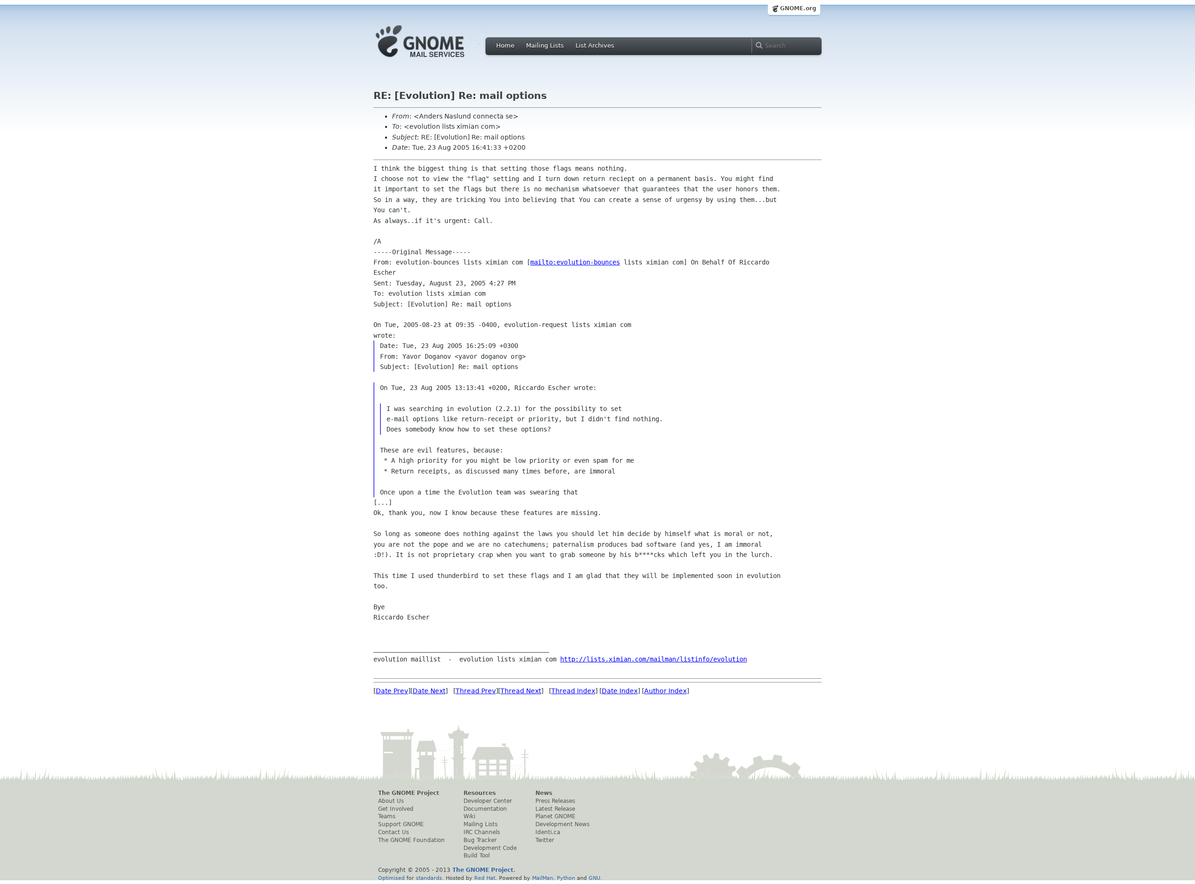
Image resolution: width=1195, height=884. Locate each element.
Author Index (665, 691)
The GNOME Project (408, 793)
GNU (594, 878)
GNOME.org (798, 8)
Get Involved (396, 809)
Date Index (620, 691)
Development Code (490, 848)
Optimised (391, 878)
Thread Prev (476, 691)
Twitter (544, 840)
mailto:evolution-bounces (575, 262)
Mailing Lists (545, 45)
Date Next (429, 691)
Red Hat (484, 878)
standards (429, 878)
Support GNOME (401, 824)
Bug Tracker (480, 840)
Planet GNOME (555, 816)
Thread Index (573, 691)
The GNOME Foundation (411, 840)
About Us (391, 801)
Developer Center (488, 801)
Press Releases (555, 801)
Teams (386, 816)
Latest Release (555, 809)
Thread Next (520, 691)
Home (505, 45)
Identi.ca (547, 832)
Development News (562, 824)
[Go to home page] (434, 60)
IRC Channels (482, 832)
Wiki (469, 816)
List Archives (595, 45)
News (543, 793)
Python (566, 878)
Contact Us (393, 832)
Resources (480, 793)
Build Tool (477, 855)
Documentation (485, 809)
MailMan (542, 878)
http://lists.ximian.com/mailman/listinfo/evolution (653, 659)
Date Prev (392, 691)
